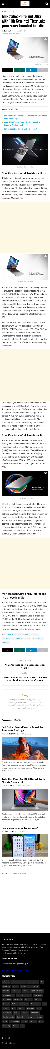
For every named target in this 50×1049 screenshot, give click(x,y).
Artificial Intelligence (29, 986)
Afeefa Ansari (9, 832)
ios (44, 1004)
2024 (23, 982)
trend (41, 1021)
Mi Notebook (8, 638)
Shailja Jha (8, 786)
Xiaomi (6, 642)
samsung (34, 1013)
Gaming (38, 999)
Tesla (24, 1021)
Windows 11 (38, 638)
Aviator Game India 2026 (14, 970)
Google (6, 1004)
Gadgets (11, 11)
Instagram (24, 1004)
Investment (35, 1004)
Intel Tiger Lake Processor (19, 634)
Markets (30, 1008)
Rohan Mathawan (10, 734)
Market (21, 1008)
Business (15, 991)
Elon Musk (38, 995)
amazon (6, 986)
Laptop (35, 634)
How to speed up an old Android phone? (20, 128)
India (14, 1004)
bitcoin (6, 991)
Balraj (7, 31)
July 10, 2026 (20, 832)
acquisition (33, 982)
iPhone (6, 1008)
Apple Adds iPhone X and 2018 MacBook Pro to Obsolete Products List (23, 123)
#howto (15, 982)
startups (39, 1017)
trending (6, 1026)
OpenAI (25, 1013)
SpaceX (20, 1017)
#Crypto (6, 982)
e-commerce (8, 995)
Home (4, 11)
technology (14, 1021)
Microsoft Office (23, 638)
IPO (13, 1008)
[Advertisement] (25, 227)
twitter (15, 1026)
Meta (39, 1008)
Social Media (8, 1017)
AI (42, 982)
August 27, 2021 (20, 31)
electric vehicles (24, 995)
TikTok (33, 1021)
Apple (15, 986)
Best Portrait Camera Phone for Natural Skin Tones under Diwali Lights (25, 117)
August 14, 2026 (19, 786)
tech (5, 1021)
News (16, 1013)
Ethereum (7, 999)
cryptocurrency (37, 991)
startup (29, 1017)
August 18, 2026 (23, 734)
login (10, 873)
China (25, 991)
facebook (18, 999)
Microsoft (7, 1013)
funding (28, 999)
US (23, 1026)
